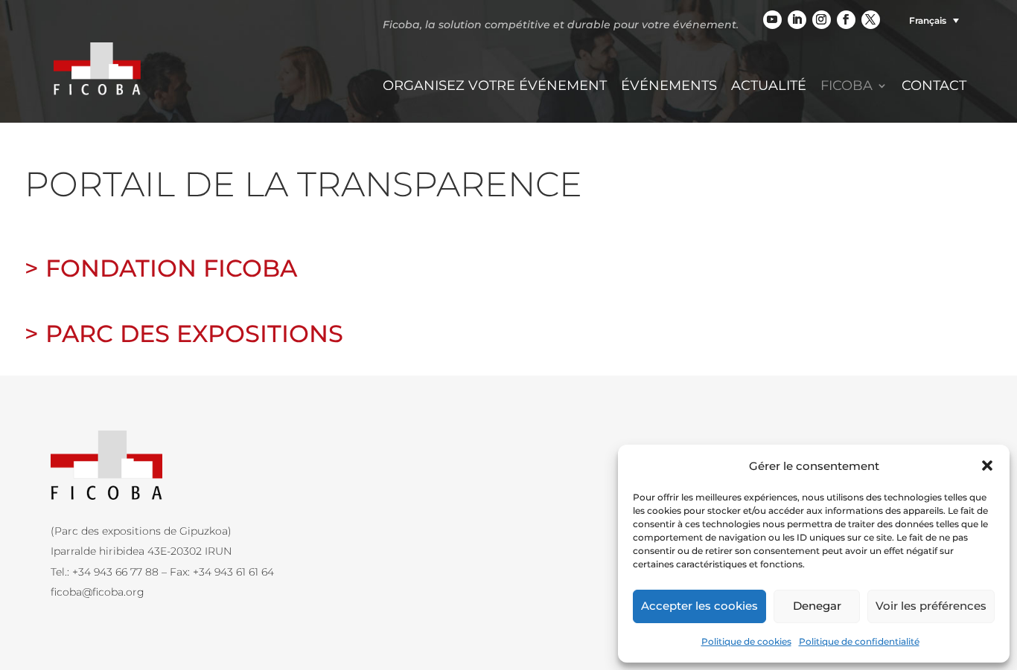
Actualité (768, 87)
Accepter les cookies (699, 606)
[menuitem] (930, 20)
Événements (669, 87)
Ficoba (846, 87)
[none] (930, 20)
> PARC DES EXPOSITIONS (184, 333)
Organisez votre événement (495, 87)
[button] (987, 465)
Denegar (817, 606)
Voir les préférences (931, 606)
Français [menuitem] (927, 20)
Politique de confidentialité (859, 641)
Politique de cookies (746, 641)
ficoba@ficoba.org (97, 592)
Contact (934, 87)
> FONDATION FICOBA (161, 268)
